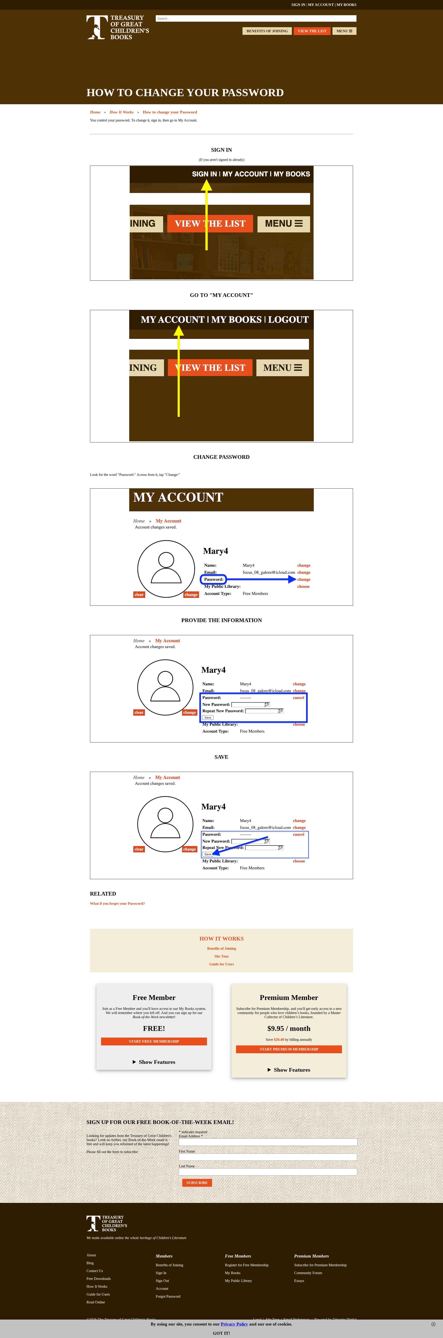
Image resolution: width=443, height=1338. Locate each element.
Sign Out (162, 1281)
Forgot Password (168, 1296)
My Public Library (238, 1281)
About (91, 1255)
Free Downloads (99, 1279)
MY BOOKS (346, 5)
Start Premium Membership (289, 1049)
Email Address (191, 1136)
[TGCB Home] (124, 38)
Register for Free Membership (247, 1265)
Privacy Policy (234, 1324)
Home (95, 112)
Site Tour (221, 956)
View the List (312, 31)
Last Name (187, 1166)
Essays (299, 1281)
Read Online (96, 1302)
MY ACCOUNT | (322, 5)
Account (162, 1289)
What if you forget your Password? (117, 903)
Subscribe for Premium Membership (320, 1265)
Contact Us (95, 1271)
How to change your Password (170, 112)
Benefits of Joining (267, 31)
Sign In (161, 1273)
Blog (90, 1263)
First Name (187, 1151)
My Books (232, 1273)
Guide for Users (221, 964)
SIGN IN (298, 5)
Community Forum (308, 1273)
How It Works (122, 112)
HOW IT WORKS (222, 939)
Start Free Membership (154, 1041)
